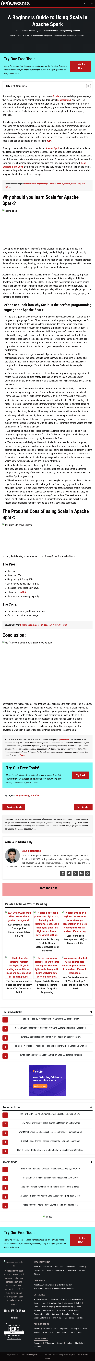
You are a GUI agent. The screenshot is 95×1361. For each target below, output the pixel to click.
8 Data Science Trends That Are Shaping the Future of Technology (50, 1141)
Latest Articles (23, 35)
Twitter (22, 755)
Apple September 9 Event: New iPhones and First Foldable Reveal (50, 1186)
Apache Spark (53, 148)
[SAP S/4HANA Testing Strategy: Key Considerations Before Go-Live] (18, 920)
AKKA (23, 592)
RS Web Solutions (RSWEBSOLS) (32, 1355)
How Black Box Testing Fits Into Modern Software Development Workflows (50, 1150)
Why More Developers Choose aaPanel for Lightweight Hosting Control (50, 1132)
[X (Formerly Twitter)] (75, 875)
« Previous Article (14, 807)
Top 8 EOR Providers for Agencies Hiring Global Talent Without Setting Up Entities (50, 1046)
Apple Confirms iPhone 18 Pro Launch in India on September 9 (50, 1204)
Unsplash (72, 1355)
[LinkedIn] (81, 875)
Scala (56, 96)
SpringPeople (64, 739)
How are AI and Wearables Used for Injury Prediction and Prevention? (50, 1036)
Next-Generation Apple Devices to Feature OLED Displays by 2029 (50, 1168)
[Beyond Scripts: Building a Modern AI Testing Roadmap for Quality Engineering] (46, 976)
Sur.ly (18, 1338)
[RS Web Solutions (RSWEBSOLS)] (15, 3)
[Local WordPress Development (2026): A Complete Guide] (75, 931)
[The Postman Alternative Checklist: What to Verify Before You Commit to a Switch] (18, 976)
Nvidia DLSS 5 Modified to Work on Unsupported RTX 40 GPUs (50, 1177)
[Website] (62, 875)
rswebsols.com (14, 1332)
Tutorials (76, 30)
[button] (85, 3)
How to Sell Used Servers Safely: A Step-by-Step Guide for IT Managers (50, 1055)
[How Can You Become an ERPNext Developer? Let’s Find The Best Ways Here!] (75, 972)
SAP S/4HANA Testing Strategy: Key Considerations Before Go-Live (50, 1114)
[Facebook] (68, 875)
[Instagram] (87, 875)
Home (12, 35)
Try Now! (80, 775)
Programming (66, 30)
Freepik (47, 1358)
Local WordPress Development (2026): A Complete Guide (75, 939)
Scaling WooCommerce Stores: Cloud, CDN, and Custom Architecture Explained (50, 1027)
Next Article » (83, 807)
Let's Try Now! (81, 66)
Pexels (85, 1355)
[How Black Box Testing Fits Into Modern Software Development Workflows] (46, 935)
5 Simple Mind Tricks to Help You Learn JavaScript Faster (43, 625)
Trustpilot (14, 1318)
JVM (49, 140)
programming (64, 99)
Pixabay (79, 1355)
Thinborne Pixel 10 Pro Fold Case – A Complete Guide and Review (50, 1018)
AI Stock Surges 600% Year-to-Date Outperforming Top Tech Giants (50, 1195)
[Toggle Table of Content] (87, 86)
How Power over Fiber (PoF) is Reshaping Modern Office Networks (50, 1123)
